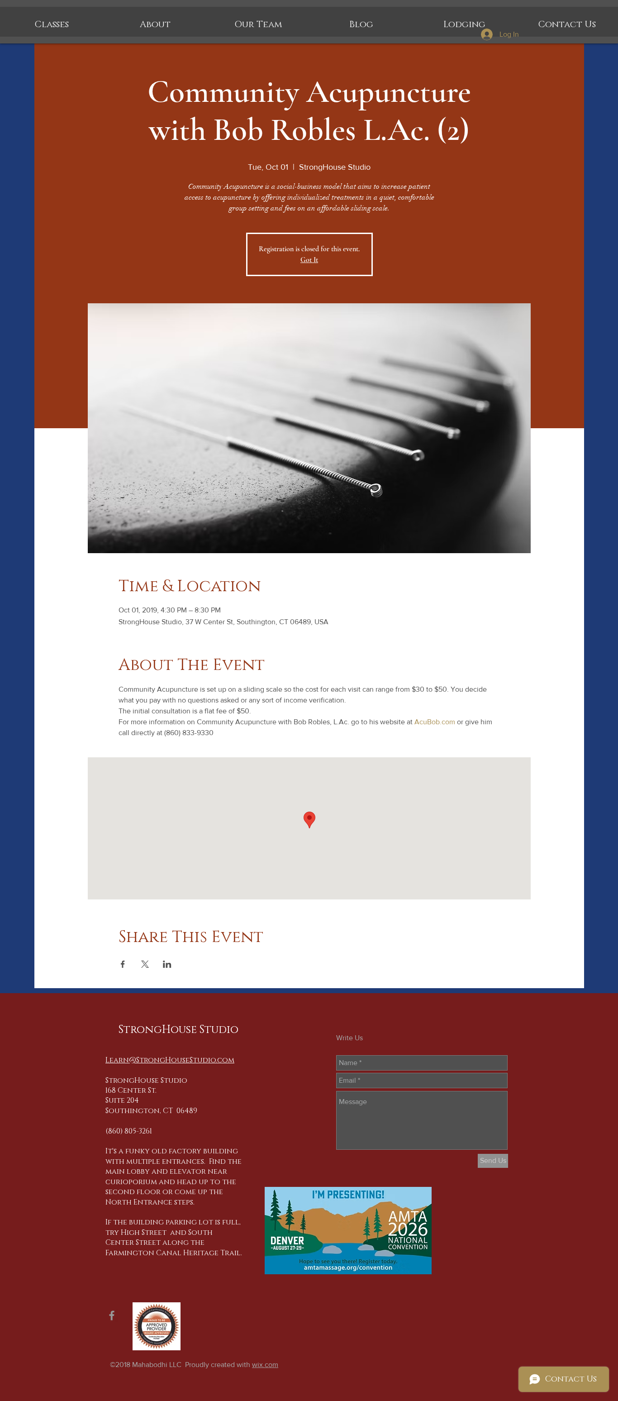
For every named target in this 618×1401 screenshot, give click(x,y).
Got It (309, 259)
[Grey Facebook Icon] (111, 1315)
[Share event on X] (145, 964)
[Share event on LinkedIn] (167, 964)
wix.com (265, 1364)
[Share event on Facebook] (123, 964)
